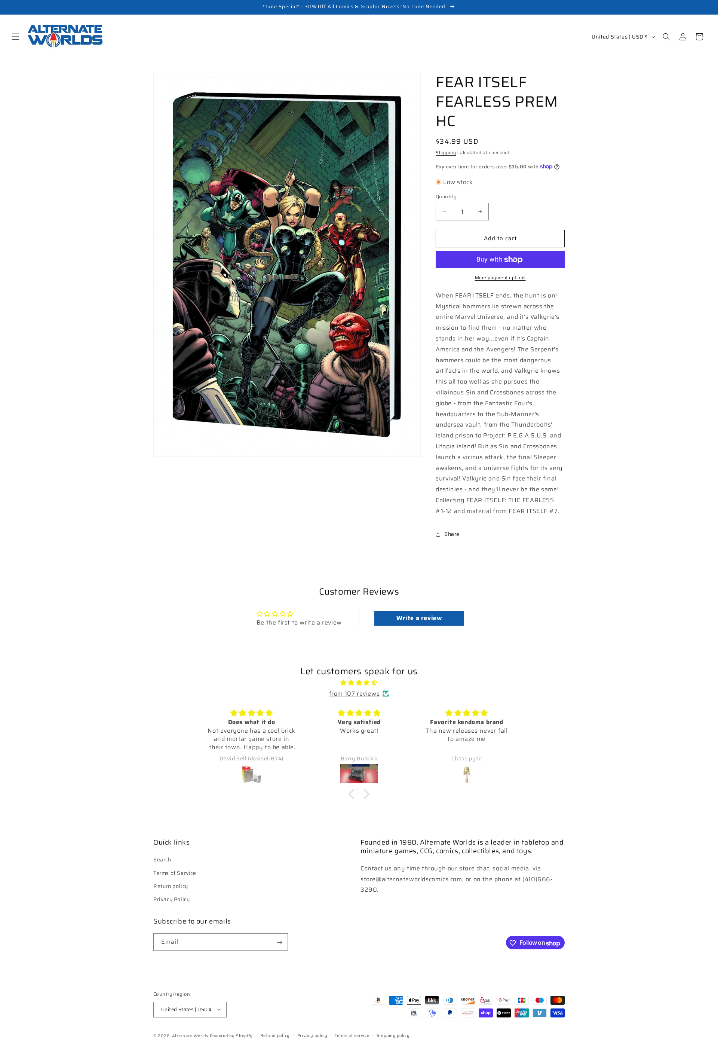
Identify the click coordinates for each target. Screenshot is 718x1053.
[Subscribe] (279, 942)
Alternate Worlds (190, 1035)
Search (162, 860)
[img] (359, 683)
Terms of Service (174, 873)
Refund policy (275, 1035)
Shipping (446, 152)
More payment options (500, 277)
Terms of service (352, 1035)
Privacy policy (312, 1035)
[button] (15, 36)
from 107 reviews (354, 693)
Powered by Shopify (231, 1035)
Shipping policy (393, 1035)
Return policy (170, 886)
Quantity (446, 197)
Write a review (419, 618)
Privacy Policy (171, 899)
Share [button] (452, 534)
